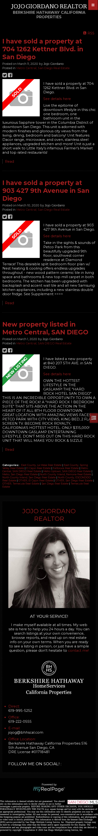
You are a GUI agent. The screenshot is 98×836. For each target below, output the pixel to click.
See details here (57, 99)
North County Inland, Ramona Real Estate (66, 474)
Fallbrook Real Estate (66, 468)
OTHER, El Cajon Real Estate (36, 480)
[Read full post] (21, 98)
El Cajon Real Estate (38, 468)
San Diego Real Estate (55, 483)
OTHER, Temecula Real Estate (21, 483)
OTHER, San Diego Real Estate (74, 480)
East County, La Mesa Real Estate (41, 465)
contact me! (78, 650)
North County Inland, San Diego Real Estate (29, 477)
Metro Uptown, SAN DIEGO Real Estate (67, 471)
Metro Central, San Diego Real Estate (43, 68)
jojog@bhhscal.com (25, 732)
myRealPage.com (49, 789)
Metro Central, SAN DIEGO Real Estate (44, 343)
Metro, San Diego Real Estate (20, 474)
